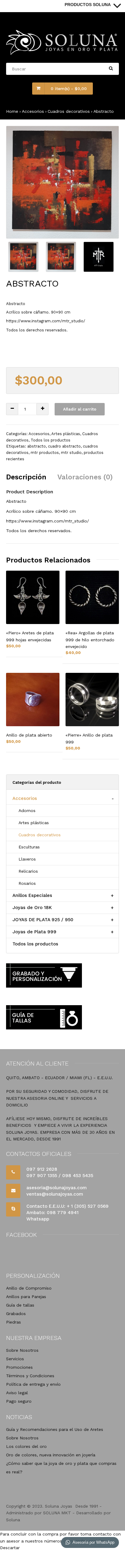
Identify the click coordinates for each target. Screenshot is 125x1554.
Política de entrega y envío (33, 1384)
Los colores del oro (26, 1446)
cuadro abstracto (64, 446)
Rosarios (27, 883)
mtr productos (45, 452)
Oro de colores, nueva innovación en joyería (50, 1454)
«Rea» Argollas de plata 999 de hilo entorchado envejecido (90, 639)
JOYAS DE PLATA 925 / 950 (42, 919)
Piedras (13, 1322)
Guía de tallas (20, 1305)
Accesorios (33, 111)
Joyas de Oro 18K (32, 907)
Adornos (27, 810)
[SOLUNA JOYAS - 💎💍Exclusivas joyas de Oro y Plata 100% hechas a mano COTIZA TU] (62, 53)
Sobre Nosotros (22, 1350)
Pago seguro (19, 1401)
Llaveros (27, 859)
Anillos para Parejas (26, 1296)
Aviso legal (17, 1392)
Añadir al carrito (79, 409)
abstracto (36, 446)
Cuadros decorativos (69, 111)
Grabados (16, 1313)
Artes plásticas (65, 433)
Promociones (19, 1367)
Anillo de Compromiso (29, 1288)
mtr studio (71, 452)
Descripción (26, 477)
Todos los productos (50, 440)
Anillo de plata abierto (29, 735)
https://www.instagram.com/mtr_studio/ (45, 321)
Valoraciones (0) (85, 477)
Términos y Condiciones (30, 1375)
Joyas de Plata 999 (34, 932)
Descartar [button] (10, 1547)
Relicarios (28, 871)
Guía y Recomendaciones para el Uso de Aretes (54, 1429)
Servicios (15, 1358)
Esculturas (29, 846)
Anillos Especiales (32, 895)
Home (12, 111)
